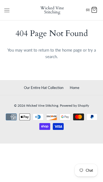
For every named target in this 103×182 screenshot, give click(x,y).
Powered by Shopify (74, 105)
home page (72, 49)
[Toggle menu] (7, 10)
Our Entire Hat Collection (43, 87)
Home (74, 87)
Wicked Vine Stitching (42, 105)
